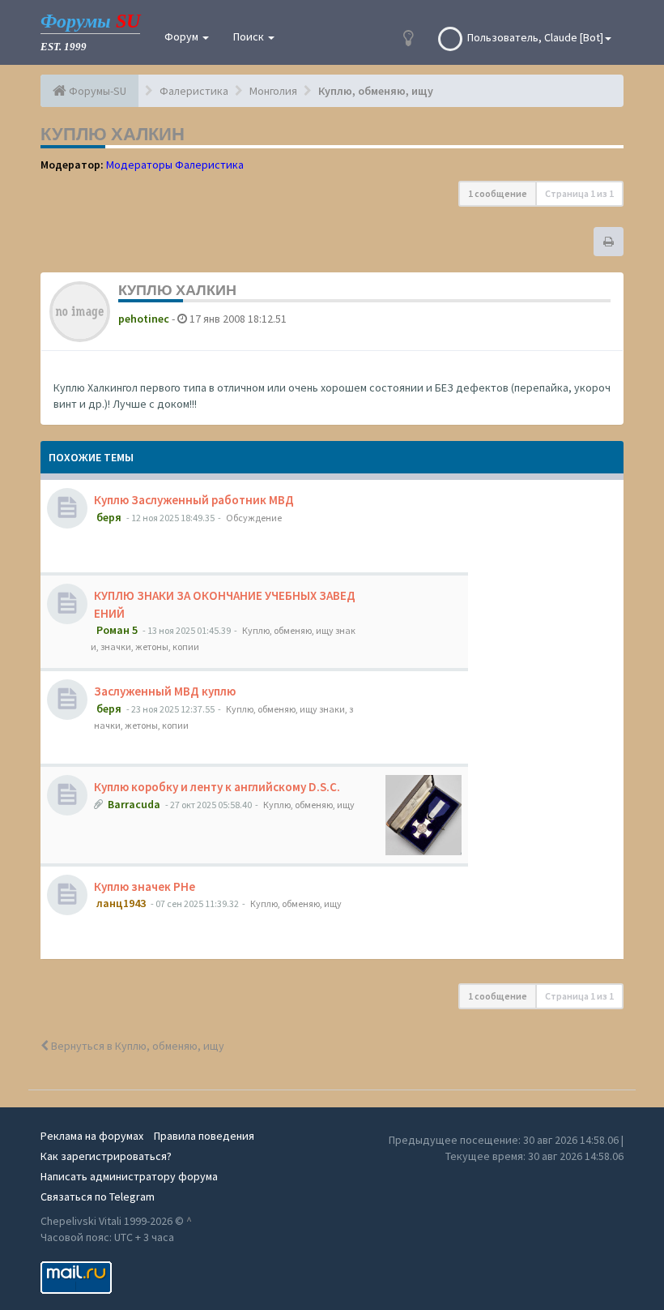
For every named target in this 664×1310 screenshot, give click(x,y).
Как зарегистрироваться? (106, 1156)
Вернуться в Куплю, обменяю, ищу (136, 1045)
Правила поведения (204, 1135)
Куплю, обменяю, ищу (309, 804)
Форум (182, 36)
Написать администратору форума (129, 1176)
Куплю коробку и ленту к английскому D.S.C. (217, 786)
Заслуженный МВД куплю (165, 691)
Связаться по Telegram (97, 1196)
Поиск (249, 36)
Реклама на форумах (91, 1135)
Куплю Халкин (112, 133)
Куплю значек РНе (144, 886)
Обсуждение (254, 518)
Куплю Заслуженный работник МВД (194, 499)
